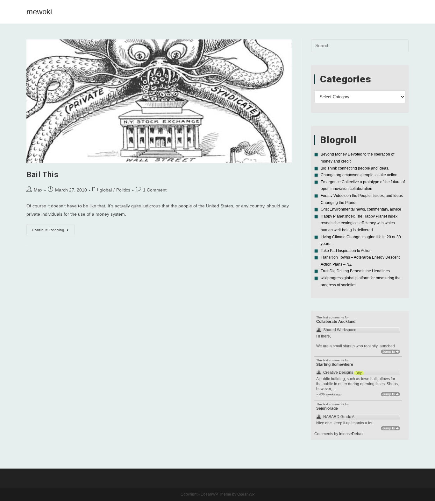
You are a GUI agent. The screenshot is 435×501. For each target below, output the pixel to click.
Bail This (42, 174)
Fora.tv (326, 195)
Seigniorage (327, 408)
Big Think (329, 168)
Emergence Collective (340, 182)
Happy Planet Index (338, 216)
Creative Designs (338, 372)
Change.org (331, 175)
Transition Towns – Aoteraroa (346, 257)
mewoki (39, 11)
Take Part (329, 250)
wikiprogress (332, 278)
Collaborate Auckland (335, 321)
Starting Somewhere (334, 364)
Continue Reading (53, 231)
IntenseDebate (352, 434)
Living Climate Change (340, 237)
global (106, 189)
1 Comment (155, 189)
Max (38, 189)
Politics (123, 189)
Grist (325, 209)
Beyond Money (334, 154)
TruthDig (328, 271)
